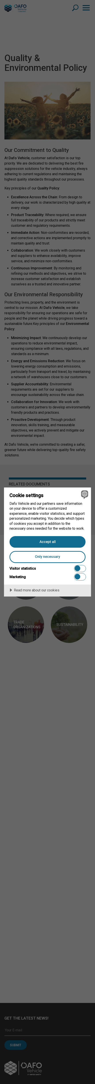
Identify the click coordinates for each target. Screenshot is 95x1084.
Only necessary (47, 557)
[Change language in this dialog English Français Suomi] (84, 494)
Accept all (48, 542)
